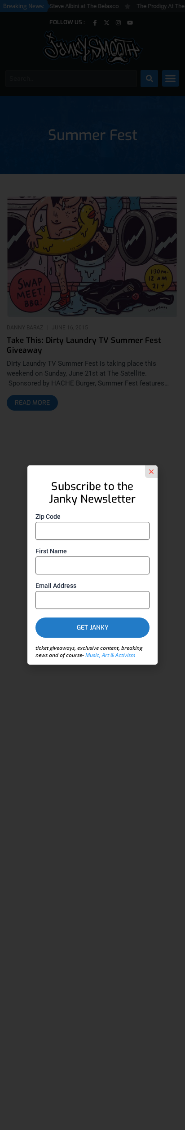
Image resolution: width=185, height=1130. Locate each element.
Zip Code (48, 516)
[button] (151, 471)
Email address (55, 585)
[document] (92, 565)
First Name (51, 551)
